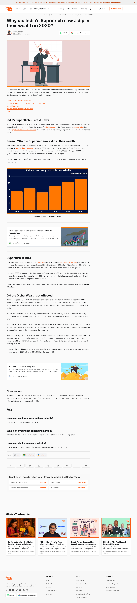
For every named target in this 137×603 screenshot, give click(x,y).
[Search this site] (90, 9)
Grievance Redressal (112, 590)
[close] (134, 2)
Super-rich (41, 262)
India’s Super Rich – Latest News (18, 101)
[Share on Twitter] (20, 466)
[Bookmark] (86, 466)
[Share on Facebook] (29, 466)
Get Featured (116, 9)
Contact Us (49, 584)
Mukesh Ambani (50, 127)
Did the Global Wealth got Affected (20, 109)
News (18, 9)
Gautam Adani (78, 127)
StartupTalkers (40, 9)
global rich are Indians (68, 262)
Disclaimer (79, 590)
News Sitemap (110, 587)
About (48, 580)
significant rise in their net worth (24, 130)
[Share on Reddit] (58, 466)
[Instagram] (17, 590)
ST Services (103, 9)
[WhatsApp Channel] (27, 590)
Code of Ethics (110, 580)
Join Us (65, 33)
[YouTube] (20, 590)
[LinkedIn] (13, 590)
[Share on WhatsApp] (11, 466)
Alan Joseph (18, 32)
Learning (60, 9)
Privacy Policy (80, 580)
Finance (51, 9)
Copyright (79, 587)
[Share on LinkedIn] (39, 466)
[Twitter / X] (7, 590)
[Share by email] (67, 466)
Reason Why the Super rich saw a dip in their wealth (26, 103)
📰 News (16, 455)
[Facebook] (10, 590)
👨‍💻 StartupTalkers (28, 455)
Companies (27, 9)
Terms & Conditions (82, 584)
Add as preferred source (81, 33)
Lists (68, 9)
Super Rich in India (13, 106)
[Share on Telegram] (48, 466)
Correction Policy (81, 597)
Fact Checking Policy (112, 584)
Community (49, 594)
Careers (75, 9)
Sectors (84, 9)
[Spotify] (24, 590)
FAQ (8, 111)
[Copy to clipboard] (76, 466)
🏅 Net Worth (42, 455)
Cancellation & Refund (83, 594)
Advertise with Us (51, 590)
